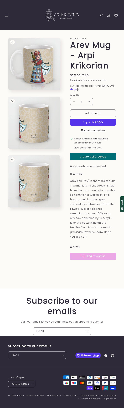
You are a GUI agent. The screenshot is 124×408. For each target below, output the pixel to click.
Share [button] (76, 246)
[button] (6, 15)
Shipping (75, 80)
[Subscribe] (87, 331)
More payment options (93, 130)
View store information (87, 147)
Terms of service (89, 395)
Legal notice (109, 398)
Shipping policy (108, 395)
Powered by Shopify (34, 395)
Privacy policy (71, 395)
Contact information (90, 398)
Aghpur (20, 395)
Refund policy (54, 395)
